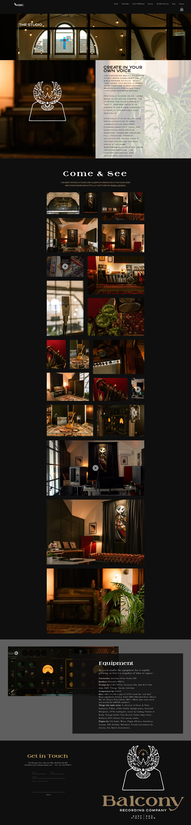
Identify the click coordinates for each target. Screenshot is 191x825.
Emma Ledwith (118, 185)
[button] (181, 9)
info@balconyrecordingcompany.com (38, 765)
